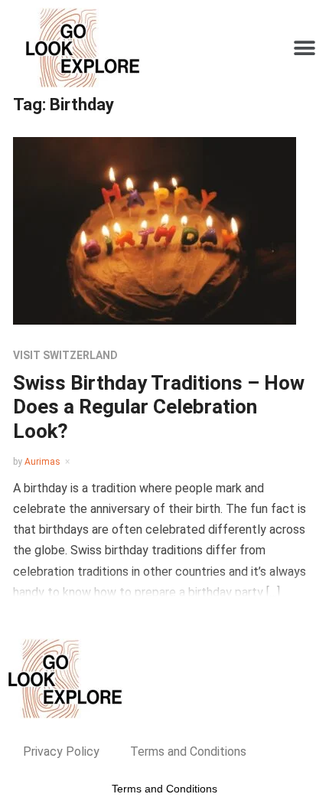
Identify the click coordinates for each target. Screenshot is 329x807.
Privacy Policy (61, 751)
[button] (304, 48)
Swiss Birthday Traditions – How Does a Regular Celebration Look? (159, 406)
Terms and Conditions (188, 751)
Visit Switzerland (65, 355)
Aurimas (42, 461)
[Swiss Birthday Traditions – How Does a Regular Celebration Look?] (154, 230)
